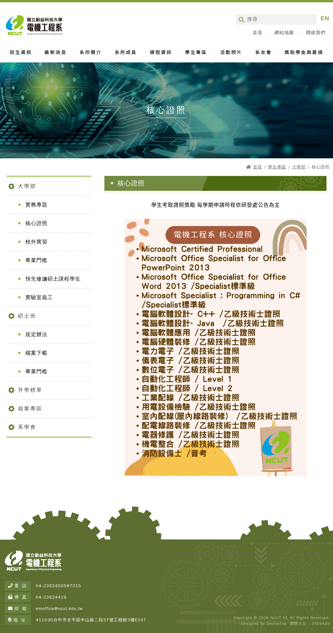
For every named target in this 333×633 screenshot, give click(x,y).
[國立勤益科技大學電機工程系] (33, 571)
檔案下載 (36, 353)
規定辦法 (36, 334)
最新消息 (56, 52)
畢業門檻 (36, 260)
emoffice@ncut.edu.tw (59, 608)
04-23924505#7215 (58, 585)
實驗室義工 (39, 297)
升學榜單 (30, 390)
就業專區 (30, 408)
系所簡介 (91, 52)
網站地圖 (284, 33)
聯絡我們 (316, 33)
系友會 (263, 52)
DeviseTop (276, 623)
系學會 (27, 427)
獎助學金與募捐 (304, 52)
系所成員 (126, 52)
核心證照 (36, 223)
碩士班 (27, 316)
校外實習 (36, 242)
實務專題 (36, 205)
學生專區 (196, 52)
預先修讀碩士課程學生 (53, 279)
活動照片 (231, 52)
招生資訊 (21, 52)
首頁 (257, 33)
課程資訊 (161, 52)
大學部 (299, 167)
